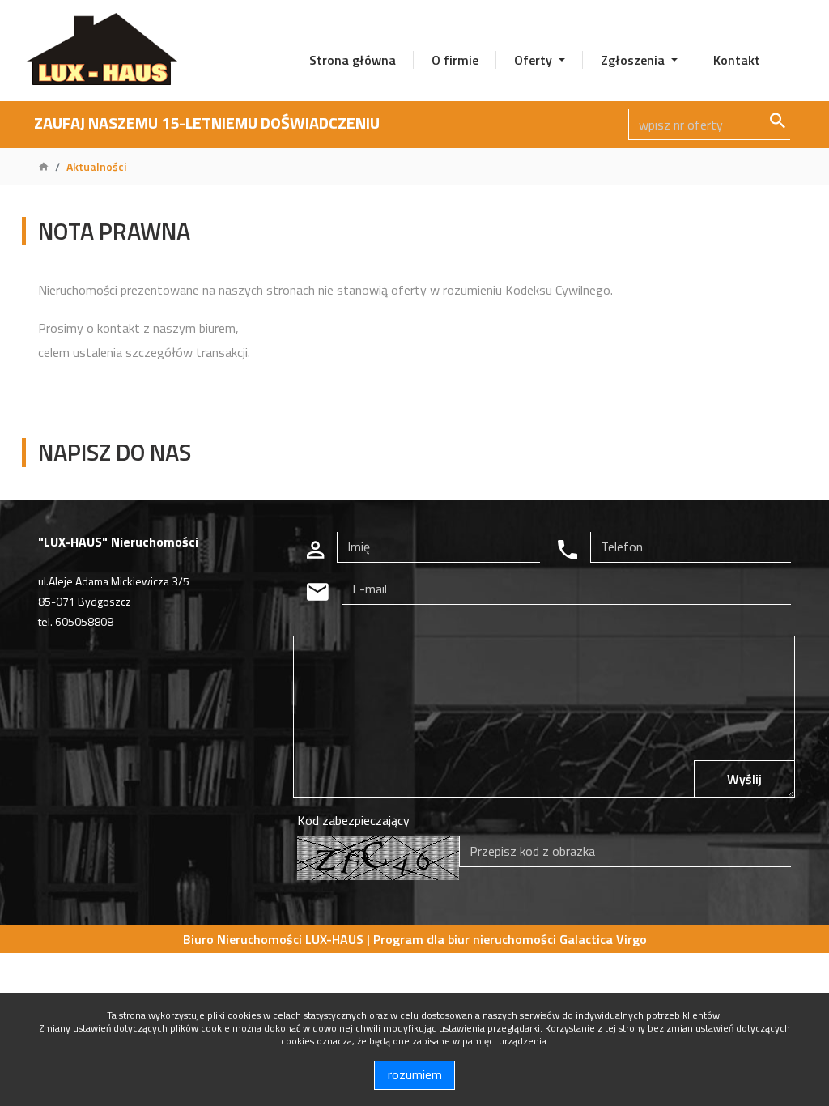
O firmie (455, 60)
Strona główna (352, 60)
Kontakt (736, 60)
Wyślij (744, 779)
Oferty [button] (534, 60)
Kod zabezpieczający (353, 820)
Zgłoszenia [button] (634, 60)
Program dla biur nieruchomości (466, 939)
